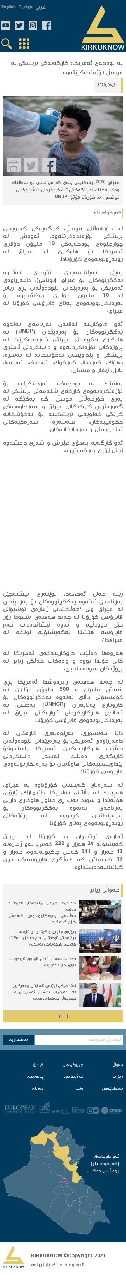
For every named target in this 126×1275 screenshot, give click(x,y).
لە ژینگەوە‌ (73, 1077)
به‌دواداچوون (112, 1089)
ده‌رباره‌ (37, 1089)
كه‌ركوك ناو (107, 213)
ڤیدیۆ (38, 1065)
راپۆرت (117, 1077)
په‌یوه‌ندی (35, 1077)
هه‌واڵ (118, 1065)
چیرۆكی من (73, 1065)
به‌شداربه (18, 1039)
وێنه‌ (79, 1089)
